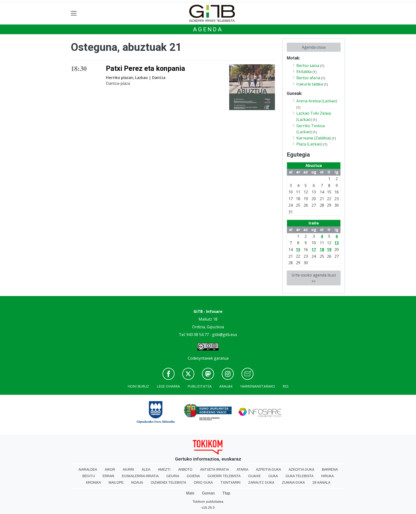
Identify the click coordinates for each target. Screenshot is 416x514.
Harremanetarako (257, 386)
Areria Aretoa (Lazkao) (316, 101)
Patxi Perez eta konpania (145, 68)
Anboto (185, 469)
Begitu (88, 476)
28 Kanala (321, 482)
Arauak (226, 386)
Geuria (172, 476)
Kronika (93, 482)
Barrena (330, 469)
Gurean (208, 493)
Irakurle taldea (309, 84)
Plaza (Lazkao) (309, 144)
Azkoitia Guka (301, 469)
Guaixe (254, 476)
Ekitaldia (304, 71)
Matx (190, 493)
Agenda (208, 29)
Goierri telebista (224, 476)
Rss (286, 386)
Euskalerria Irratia (140, 476)
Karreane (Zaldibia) (313, 138)
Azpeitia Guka (268, 469)
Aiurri (128, 469)
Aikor (110, 469)
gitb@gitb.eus (224, 334)
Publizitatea (200, 386)
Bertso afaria (308, 77)
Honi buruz (138, 386)
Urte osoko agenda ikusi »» (314, 277)
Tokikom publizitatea (208, 501)
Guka (273, 476)
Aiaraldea (87, 469)
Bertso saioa (307, 65)
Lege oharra (168, 386)
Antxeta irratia (214, 469)
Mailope (116, 482)
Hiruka (327, 476)
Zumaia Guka (293, 482)
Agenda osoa (313, 47)
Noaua (137, 482)
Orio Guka (203, 482)
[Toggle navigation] (74, 13)
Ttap (226, 493)
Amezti (164, 469)
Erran (108, 476)
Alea (146, 469)
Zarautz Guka (261, 482)
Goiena (193, 476)
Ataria (242, 469)
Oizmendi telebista (168, 482)
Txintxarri (230, 482)
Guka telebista (299, 476)
